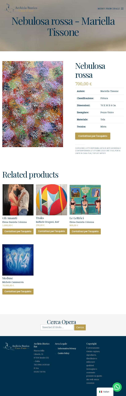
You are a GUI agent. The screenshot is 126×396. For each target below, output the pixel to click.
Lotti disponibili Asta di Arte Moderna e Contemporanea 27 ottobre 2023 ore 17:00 (98, 149)
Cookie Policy (63, 353)
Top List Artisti (99, 153)
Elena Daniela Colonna (14, 221)
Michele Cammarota (13, 281)
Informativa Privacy (67, 348)
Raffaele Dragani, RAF (47, 221)
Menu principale (109, 8)
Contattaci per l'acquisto (92, 136)
